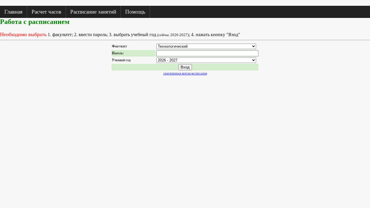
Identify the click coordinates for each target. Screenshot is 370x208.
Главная (13, 12)
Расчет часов (46, 12)
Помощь (135, 12)
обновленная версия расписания (185, 73)
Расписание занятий (93, 12)
